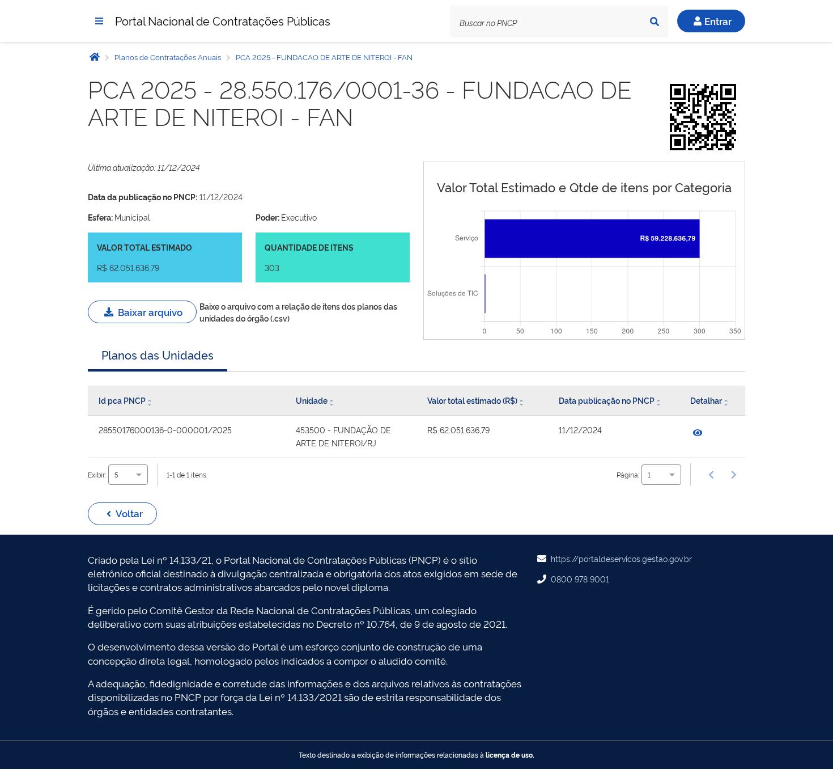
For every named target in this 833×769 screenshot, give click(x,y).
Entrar (718, 20)
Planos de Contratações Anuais (168, 57)
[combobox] (128, 474)
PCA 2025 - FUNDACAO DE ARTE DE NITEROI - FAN (323, 57)
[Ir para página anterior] (711, 474)
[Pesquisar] (654, 21)
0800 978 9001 (580, 578)
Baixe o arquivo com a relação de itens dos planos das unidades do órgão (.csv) (298, 312)
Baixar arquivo (150, 311)
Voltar (129, 512)
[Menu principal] (99, 21)
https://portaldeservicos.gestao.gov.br (621, 558)
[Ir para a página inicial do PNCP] (94, 56)
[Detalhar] (697, 432)
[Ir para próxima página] (733, 474)
